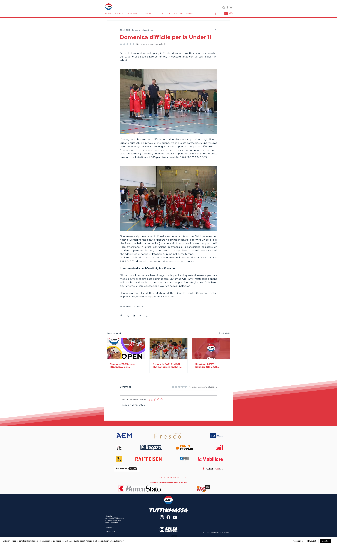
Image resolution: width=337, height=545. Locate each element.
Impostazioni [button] (298, 540)
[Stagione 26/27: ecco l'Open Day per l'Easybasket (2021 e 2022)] (126, 348)
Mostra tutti (224, 333)
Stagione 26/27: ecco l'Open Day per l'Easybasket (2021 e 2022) (122, 365)
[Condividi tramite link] (140, 315)
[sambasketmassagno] (227, 7)
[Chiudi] (333, 541)
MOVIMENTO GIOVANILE (131, 306)
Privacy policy (111, 531)
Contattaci (109, 527)
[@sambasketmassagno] (223, 7)
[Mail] (230, 13)
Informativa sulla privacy (114, 540)
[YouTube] (230, 7)
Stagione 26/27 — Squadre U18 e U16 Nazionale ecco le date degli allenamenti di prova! (209, 365)
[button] (119, 13)
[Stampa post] (147, 315)
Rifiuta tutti (311, 540)
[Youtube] (174, 517)
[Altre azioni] (215, 30)
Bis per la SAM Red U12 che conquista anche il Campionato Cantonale (167, 365)
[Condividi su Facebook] (121, 315)
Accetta (325, 540)
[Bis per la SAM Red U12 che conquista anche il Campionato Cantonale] (169, 348)
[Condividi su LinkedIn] (134, 315)
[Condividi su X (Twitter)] (127, 315)
